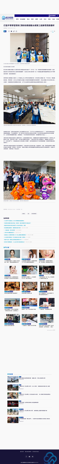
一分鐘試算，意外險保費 (9, 230)
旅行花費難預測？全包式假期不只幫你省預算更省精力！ (46, 293)
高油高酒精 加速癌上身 (27, 293)
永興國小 (23, 213)
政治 (28, 19)
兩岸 (32, 19)
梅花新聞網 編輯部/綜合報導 (9, 66)
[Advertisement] (29, 7)
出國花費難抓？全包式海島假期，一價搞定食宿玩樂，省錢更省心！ (11, 310)
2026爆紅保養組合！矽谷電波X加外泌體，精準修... (15, 237)
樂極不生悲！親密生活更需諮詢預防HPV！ (13, 239)
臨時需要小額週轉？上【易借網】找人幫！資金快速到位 (29, 277)
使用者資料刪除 (35, 451)
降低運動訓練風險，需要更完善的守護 (12, 227)
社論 (53, 19)
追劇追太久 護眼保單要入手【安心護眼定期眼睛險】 (15, 235)
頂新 (28, 213)
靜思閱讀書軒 (34, 213)
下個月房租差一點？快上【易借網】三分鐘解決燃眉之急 (46, 277)
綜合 (45, 19)
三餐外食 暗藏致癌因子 (9, 232)
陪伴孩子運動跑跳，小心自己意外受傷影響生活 (14, 242)
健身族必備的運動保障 (9, 325)
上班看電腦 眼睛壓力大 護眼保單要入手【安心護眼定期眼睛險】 (29, 261)
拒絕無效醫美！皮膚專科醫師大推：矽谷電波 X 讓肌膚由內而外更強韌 (46, 261)
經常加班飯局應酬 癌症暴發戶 (11, 293)
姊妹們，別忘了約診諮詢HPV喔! (29, 309)
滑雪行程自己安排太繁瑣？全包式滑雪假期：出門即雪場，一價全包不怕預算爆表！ (46, 326)
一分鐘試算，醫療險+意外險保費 (29, 325)
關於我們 (22, 451)
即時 (17, 19)
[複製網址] (14, 31)
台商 (41, 19)
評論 (49, 19)
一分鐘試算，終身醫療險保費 (45, 309)
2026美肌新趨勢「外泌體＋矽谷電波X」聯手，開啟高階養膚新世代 (12, 261)
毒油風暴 (22, 19)
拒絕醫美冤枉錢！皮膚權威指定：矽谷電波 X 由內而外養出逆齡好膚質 (11, 277)
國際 (36, 19)
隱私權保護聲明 (28, 451)
